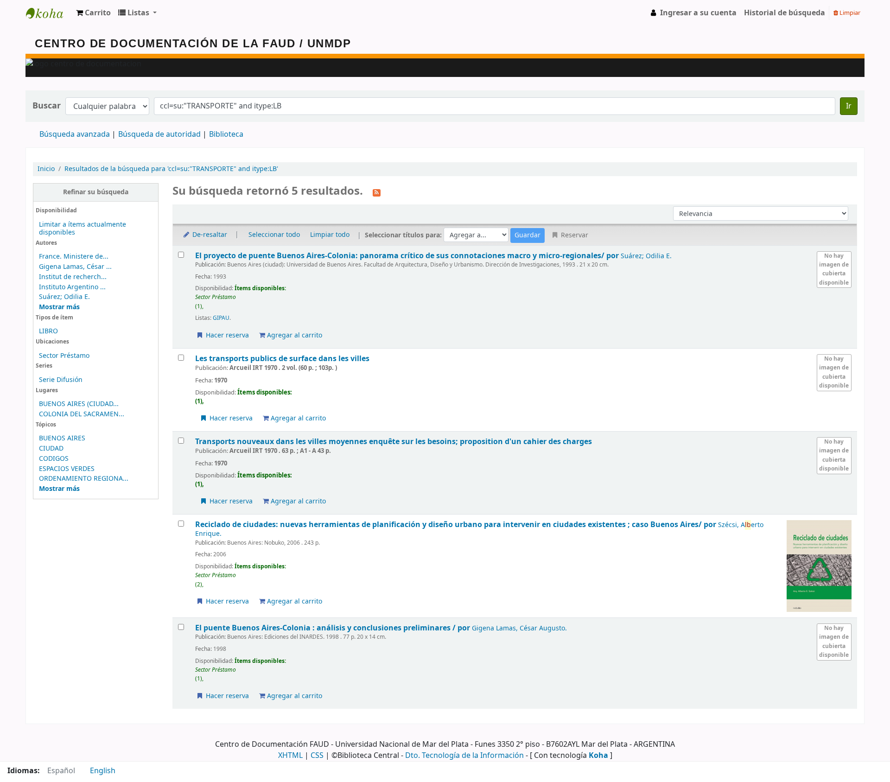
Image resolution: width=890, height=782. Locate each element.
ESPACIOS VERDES (67, 469)
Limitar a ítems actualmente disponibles (82, 228)
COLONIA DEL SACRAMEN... (81, 414)
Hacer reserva (226, 335)
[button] (93, 13)
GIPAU (221, 318)
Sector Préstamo (64, 356)
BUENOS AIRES (62, 438)
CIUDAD (51, 448)
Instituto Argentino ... (72, 287)
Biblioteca (226, 134)
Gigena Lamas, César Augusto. (519, 628)
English (102, 770)
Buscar (46, 106)
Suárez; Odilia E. (64, 297)
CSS (317, 755)
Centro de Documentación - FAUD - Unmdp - (49, 13)
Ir (849, 106)
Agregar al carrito (293, 335)
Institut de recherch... (73, 277)
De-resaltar (209, 235)
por (408, 255)
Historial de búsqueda (784, 13)
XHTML (290, 755)
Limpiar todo (330, 235)
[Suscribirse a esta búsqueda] (377, 192)
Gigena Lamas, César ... (75, 267)
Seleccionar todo (274, 235)
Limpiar (849, 12)
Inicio (46, 169)
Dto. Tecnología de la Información (464, 755)
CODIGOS (54, 459)
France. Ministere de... (73, 256)
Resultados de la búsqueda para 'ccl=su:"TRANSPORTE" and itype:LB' (171, 169)
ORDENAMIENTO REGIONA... (83, 478)
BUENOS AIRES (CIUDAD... (79, 404)
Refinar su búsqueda (95, 192)
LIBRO (48, 331)
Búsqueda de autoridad (159, 134)
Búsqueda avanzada (74, 134)
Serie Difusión (61, 380)
